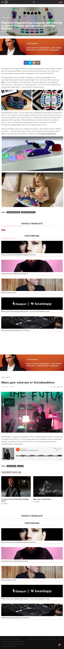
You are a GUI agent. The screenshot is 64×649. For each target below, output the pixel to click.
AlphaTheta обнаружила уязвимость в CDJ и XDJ (15, 330)
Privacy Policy (42, 639)
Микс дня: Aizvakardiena (42, 499)
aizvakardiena (11, 466)
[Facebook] (26, 63)
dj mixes (20, 466)
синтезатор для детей (28, 212)
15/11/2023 (36, 501)
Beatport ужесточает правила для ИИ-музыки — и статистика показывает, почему (25, 311)
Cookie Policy (51, 639)
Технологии (10, 17)
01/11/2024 (4, 503)
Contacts (59, 639)
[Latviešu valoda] (2, 230)
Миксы (8, 377)
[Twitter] (30, 63)
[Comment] (34, 63)
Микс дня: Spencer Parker (8, 292)
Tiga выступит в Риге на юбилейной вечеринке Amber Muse (18, 254)
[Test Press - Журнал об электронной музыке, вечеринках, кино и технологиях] (17, 2)
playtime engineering (13, 212)
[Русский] (4, 230)
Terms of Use (33, 639)
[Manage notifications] (59, 644)
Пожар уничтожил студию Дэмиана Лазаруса (14, 273)
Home (3, 17)
